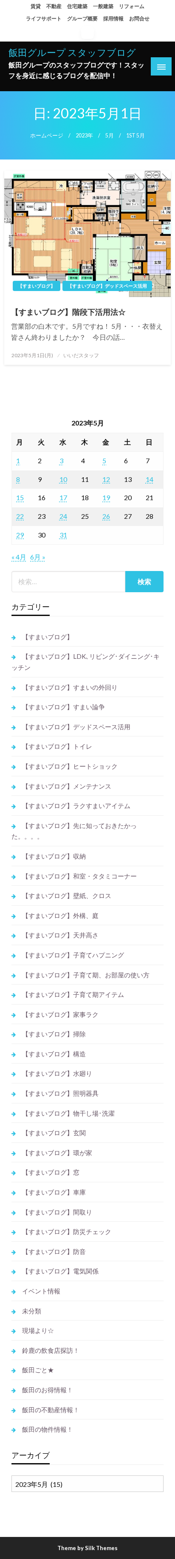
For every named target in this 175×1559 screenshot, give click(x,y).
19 (106, 497)
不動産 (54, 6)
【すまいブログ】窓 (50, 1172)
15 (20, 497)
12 (106, 479)
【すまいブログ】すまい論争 (63, 707)
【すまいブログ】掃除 (54, 1034)
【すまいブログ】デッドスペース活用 (107, 285)
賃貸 (36, 6)
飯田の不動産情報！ (50, 1409)
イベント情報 (41, 1291)
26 (106, 516)
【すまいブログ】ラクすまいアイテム (76, 805)
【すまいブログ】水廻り (57, 1073)
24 (63, 516)
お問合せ (139, 18)
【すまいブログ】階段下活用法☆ (68, 311)
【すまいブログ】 (36, 285)
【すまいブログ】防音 (54, 1251)
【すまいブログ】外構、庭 (60, 915)
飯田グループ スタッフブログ (72, 52)
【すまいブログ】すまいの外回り (70, 687)
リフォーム (131, 6)
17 (63, 497)
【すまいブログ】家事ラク (60, 1014)
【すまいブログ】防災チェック (66, 1231)
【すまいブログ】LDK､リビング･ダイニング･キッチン (85, 661)
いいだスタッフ (81, 355)
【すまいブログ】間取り (57, 1212)
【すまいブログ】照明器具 (60, 1093)
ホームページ (46, 135)
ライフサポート (44, 18)
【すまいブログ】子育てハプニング (73, 955)
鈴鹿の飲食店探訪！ (50, 1350)
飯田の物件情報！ (47, 1429)
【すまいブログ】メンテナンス (66, 786)
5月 (109, 135)
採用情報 (113, 18)
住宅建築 (77, 6)
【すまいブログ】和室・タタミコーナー (79, 876)
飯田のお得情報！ (47, 1390)
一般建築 (103, 6)
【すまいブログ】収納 (54, 856)
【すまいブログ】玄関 (54, 1132)
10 (63, 479)
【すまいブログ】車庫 (54, 1192)
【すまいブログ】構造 (54, 1054)
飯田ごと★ (38, 1370)
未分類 (31, 1311)
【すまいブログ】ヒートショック (70, 766)
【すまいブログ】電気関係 (60, 1271)
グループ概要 (82, 18)
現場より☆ (38, 1330)
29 (20, 535)
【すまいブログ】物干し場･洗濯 (68, 1113)
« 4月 (18, 557)
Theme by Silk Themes (87, 1548)
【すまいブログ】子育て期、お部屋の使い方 (86, 975)
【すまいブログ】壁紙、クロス (66, 895)
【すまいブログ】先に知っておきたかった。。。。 (74, 831)
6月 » (37, 557)
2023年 (84, 135)
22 (20, 516)
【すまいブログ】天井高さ (60, 935)
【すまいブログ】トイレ (57, 746)
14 (149, 479)
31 (63, 535)
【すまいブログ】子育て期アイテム (73, 994)
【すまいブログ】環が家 (57, 1152)
